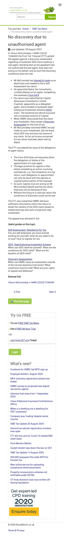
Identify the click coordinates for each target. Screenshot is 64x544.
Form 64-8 (33, 95)
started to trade (42, 80)
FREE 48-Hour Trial (26, 328)
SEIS (48, 109)
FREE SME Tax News (28, 323)
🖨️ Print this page (20, 301)
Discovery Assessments (20, 259)
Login (15, 352)
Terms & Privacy (16, 530)
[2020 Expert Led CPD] (24, 516)
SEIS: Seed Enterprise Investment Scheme (29, 244)
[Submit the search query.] (51, 17)
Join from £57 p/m (20, 340)
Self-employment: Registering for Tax (27, 230)
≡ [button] (60, 5)
